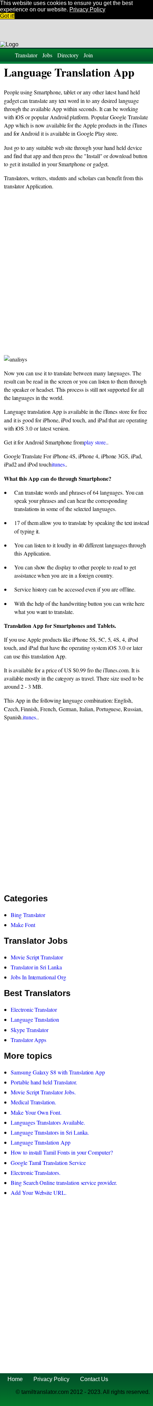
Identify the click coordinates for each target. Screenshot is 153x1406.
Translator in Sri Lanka (36, 967)
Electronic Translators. (35, 1172)
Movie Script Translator (37, 957)
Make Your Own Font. (36, 1112)
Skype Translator (29, 1029)
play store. (95, 442)
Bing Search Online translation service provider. (64, 1182)
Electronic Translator (34, 1009)
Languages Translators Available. (48, 1122)
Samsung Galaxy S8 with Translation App (58, 1072)
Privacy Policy (51, 1379)
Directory (68, 55)
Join (88, 55)
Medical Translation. (33, 1102)
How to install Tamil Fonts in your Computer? (62, 1152)
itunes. (59, 464)
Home (15, 1379)
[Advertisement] (76, 272)
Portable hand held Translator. (44, 1082)
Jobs (47, 55)
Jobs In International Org (38, 977)
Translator (26, 55)
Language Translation (35, 1019)
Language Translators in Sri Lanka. (50, 1132)
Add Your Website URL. (39, 1192)
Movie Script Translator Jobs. (43, 1092)
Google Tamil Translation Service (48, 1162)
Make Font (23, 924)
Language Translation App (40, 1142)
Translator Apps (28, 1039)
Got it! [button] (7, 16)
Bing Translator (28, 914)
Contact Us (94, 1379)
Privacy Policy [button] (87, 9)
